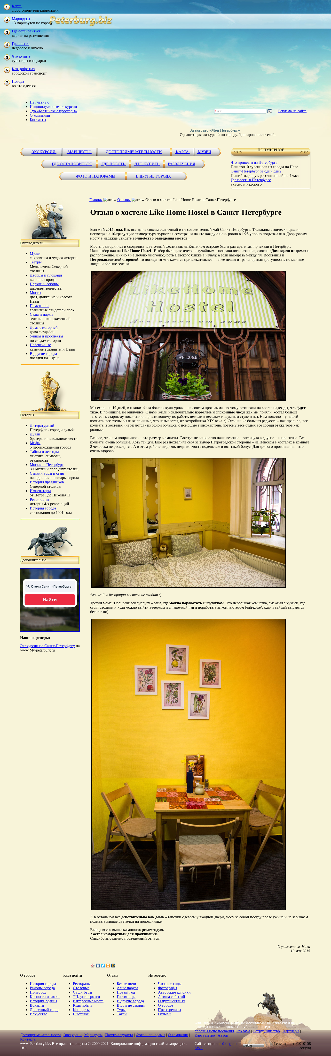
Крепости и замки (45, 997)
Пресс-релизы (169, 1010)
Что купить (21, 56)
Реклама (243, 1031)
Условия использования (214, 1031)
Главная (95, 200)
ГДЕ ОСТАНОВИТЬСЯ (72, 164)
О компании (40, 115)
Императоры (40, 491)
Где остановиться (26, 31)
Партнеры (291, 1031)
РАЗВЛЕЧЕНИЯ (181, 164)
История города (43, 508)
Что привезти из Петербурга (254, 162)
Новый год (126, 992)
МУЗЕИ (204, 152)
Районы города (42, 988)
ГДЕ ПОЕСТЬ (113, 164)
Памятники (39, 306)
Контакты (38, 120)
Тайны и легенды (44, 451)
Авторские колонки (174, 992)
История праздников (47, 482)
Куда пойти (82, 1005)
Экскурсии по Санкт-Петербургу (47, 646)
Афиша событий (171, 997)
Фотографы (167, 988)
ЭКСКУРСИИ (44, 152)
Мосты (35, 293)
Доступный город (44, 1010)
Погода (18, 81)
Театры (36, 262)
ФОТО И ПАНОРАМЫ (95, 176)
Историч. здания (43, 1001)
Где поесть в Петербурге (251, 180)
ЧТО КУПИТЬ (147, 164)
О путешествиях (171, 1001)
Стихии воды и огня (47, 473)
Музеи (35, 253)
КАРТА (182, 152)
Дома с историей (44, 327)
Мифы (35, 443)
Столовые (81, 988)
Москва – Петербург (46, 465)
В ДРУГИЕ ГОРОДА (153, 176)
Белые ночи (126, 983)
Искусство (38, 1014)
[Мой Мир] (113, 965)
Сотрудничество (266, 1031)
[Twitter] (103, 965)
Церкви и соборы (44, 284)
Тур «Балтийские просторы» (53, 111)
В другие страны (131, 1005)
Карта (17, 6)
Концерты (81, 1010)
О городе (165, 1005)
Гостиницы (126, 997)
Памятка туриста (119, 1035)
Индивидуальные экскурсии (53, 107)
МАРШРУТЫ (79, 152)
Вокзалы (37, 1005)
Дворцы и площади (46, 275)
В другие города (43, 354)
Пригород (38, 992)
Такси (122, 1014)
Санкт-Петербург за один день (256, 171)
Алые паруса (127, 988)
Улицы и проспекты (46, 336)
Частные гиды (169, 983)
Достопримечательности (40, 1035)
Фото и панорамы (150, 1035)
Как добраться (23, 69)
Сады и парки (41, 314)
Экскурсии (72, 1035)
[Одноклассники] (108, 965)
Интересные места (88, 1001)
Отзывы (124, 200)
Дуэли (35, 434)
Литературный (42, 425)
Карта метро (205, 1035)
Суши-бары (82, 992)
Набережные (40, 345)
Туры (121, 1010)
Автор (223, 1035)
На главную (39, 102)
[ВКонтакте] (98, 965)
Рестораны (82, 983)
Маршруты (21, 18)
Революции (39, 499)
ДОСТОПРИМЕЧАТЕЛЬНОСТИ (134, 152)
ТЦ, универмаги (86, 997)
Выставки (81, 1014)
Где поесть (20, 44)
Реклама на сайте (292, 111)
